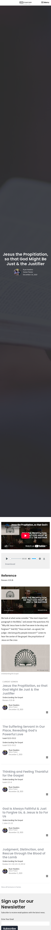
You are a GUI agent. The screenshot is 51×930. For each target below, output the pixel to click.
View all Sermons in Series (11, 887)
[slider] (16, 558)
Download (10, 564)
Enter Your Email (7, 919)
